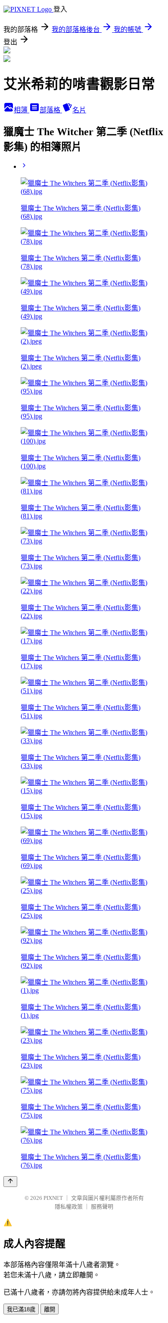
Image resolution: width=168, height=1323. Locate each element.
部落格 (51, 110)
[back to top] (10, 1181)
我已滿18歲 (21, 1309)
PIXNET (53, 1198)
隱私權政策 (69, 1206)
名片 (79, 110)
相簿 (21, 110)
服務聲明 (102, 1206)
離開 (49, 1309)
